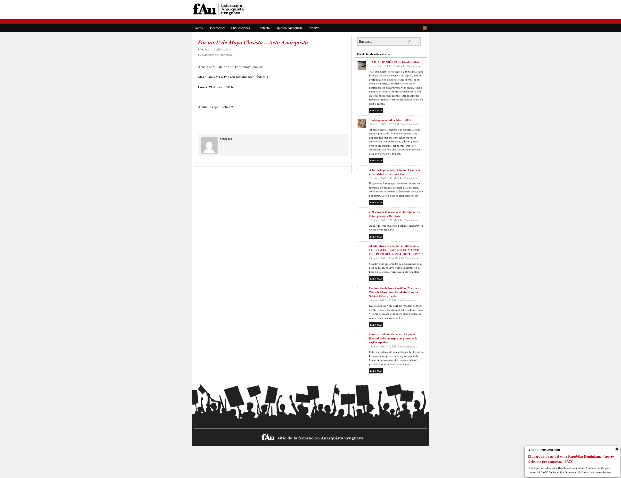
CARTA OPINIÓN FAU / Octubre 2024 (394, 62)
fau (207, 49)
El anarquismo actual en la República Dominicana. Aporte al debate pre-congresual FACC (571, 459)
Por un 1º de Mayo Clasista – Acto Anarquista (253, 42)
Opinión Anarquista (289, 27)
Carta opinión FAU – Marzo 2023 (390, 120)
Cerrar (617, 449)
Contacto (264, 27)
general (226, 54)
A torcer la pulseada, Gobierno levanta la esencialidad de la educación (394, 172)
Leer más (376, 110)
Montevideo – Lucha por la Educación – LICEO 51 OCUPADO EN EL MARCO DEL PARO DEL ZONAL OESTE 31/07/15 (396, 250)
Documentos (216, 27)
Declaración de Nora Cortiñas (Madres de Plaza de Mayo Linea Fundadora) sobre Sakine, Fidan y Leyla (395, 292)
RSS (425, 28)
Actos (199, 27)
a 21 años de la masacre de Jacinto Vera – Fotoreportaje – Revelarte (394, 214)
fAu (311, 9)
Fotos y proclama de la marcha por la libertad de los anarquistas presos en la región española (393, 338)
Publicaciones (239, 28)
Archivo (313, 27)
